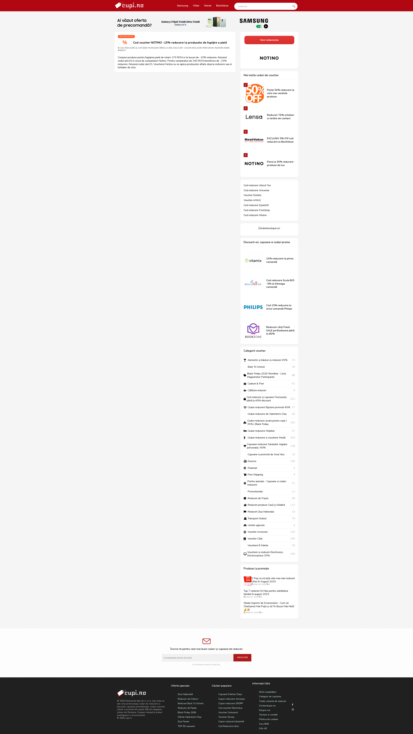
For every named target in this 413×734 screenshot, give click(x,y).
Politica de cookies (268, 719)
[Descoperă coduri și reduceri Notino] (269, 58)
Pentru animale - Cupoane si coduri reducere (266, 483)
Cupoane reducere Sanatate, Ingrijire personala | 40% (267, 446)
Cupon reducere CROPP (230, 703)
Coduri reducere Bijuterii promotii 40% (269, 407)
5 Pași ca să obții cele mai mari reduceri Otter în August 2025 (273, 580)
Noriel (207, 5)
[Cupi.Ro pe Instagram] (293, 709)
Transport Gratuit (257, 518)
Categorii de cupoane (270, 696)
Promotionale (255, 491)
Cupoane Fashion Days (230, 694)
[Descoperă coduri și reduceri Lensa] (254, 116)
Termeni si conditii (268, 714)
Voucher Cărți (255, 538)
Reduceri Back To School (190, 703)
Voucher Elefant (252, 195)
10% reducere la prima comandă (279, 260)
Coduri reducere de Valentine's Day (267, 414)
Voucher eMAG (252, 200)
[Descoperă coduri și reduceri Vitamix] (253, 260)
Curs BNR (264, 723)
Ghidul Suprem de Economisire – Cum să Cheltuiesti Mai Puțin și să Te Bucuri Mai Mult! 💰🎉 (269, 606)
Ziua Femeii (183, 721)
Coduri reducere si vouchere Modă (266, 437)
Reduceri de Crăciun (188, 698)
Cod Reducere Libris (228, 726)
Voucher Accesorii (257, 532)
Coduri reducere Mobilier (261, 431)
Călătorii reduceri (257, 390)
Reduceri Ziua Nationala (261, 511)
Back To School (256, 367)
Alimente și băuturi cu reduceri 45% (267, 360)
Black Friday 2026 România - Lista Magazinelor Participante (266, 375)
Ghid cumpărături (267, 692)
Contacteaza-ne (267, 705)
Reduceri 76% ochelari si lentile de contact (280, 116)
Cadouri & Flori (256, 383)
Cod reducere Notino (255, 215)
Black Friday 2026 (187, 712)
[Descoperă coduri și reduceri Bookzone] (253, 330)
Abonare (242, 657)
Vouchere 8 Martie (258, 545)
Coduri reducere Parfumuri (199, 48)
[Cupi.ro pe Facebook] (292, 705)
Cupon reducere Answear (231, 698)
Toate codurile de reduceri (272, 701)
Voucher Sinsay (226, 717)
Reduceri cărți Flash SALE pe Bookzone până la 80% (280, 331)
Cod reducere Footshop (257, 210)
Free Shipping (255, 474)
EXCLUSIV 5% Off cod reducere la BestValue (280, 140)
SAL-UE (263, 728)
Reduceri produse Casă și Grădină (266, 505)
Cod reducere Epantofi (256, 205)
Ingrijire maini (222, 48)
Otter (196, 5)
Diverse (252, 461)
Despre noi (264, 710)
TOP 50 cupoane (186, 726)
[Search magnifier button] (294, 6)
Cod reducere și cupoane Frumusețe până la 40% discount (151, 48)
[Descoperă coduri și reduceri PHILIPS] (253, 307)
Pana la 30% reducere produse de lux (280, 163)
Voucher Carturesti (228, 712)
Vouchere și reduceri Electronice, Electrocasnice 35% (265, 554)
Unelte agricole (256, 525)
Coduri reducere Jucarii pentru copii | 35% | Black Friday (267, 422)
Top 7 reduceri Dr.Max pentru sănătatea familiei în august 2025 (266, 592)
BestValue (222, 5)
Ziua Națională (185, 694)
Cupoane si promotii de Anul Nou (266, 454)
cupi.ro (128, 717)
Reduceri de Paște (258, 498)
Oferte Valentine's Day (189, 717)
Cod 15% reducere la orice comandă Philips (279, 307)
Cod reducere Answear (256, 190)
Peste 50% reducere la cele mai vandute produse (280, 93)
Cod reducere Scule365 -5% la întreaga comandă (280, 284)
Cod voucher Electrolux (230, 707)
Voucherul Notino (163, 64)
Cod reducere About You (257, 185)
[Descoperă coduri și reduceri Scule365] (253, 283)
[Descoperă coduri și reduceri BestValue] (254, 140)
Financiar (252, 468)
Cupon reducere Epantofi (231, 721)
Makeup (122, 50)
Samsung (182, 5)
